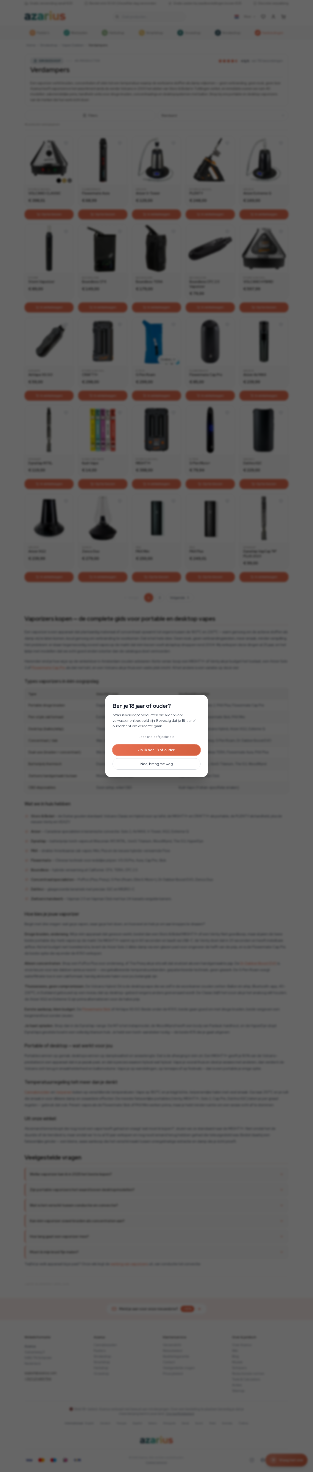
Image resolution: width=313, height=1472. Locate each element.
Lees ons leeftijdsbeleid (156, 737)
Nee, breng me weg (156, 763)
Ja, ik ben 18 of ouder (156, 749)
